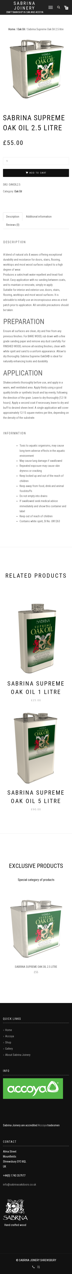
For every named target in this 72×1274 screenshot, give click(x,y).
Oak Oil (21, 29)
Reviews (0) (12, 224)
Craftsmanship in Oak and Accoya (24, 12)
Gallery (9, 1048)
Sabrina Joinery (25, 6)
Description (12, 216)
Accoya (9, 1036)
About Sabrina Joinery (17, 1054)
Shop (8, 1042)
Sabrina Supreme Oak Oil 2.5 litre (36, 966)
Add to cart (37, 173)
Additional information (39, 216)
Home (11, 29)
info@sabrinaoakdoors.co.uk (19, 1184)
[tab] (13, 216)
